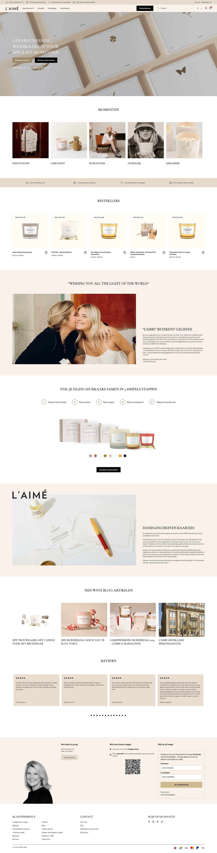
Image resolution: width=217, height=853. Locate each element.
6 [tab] (105, 715)
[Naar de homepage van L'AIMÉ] (12, 8)
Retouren (15, 836)
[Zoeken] (158, 8)
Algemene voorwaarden (89, 829)
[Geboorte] (30, 140)
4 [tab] (99, 715)
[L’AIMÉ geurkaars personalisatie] (182, 636)
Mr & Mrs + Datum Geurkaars (62, 252)
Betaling (15, 825)
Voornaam (165, 763)
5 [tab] (102, 715)
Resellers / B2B (48, 836)
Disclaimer (84, 832)
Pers (82, 825)
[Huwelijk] (107, 140)
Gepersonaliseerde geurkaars (22, 252)
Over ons (197, 2)
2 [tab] (94, 715)
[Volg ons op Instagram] (153, 822)
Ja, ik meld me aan (181, 785)
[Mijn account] (206, 8)
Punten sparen (47, 829)
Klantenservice (206, 2)
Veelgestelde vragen (20, 822)
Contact (45, 822)
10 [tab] (116, 715)
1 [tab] (91, 715)
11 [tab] (119, 715)
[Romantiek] (69, 140)
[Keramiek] (146, 140)
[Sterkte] (184, 140)
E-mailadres (165, 773)
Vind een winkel (18, 832)
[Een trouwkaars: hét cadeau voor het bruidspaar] (35, 636)
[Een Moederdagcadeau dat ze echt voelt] (84, 636)
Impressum (46, 839)
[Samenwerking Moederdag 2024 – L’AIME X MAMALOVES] (133, 636)
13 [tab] (125, 715)
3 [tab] (97, 715)
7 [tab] (108, 715)
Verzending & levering (20, 829)
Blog (43, 825)
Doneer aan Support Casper (52, 832)
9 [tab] (113, 715)
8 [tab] (111, 715)
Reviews (15, 839)
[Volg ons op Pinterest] (158, 822)
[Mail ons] (162, 822)
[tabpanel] (36, 690)
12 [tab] (122, 715)
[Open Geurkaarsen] (33, 8)
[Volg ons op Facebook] (149, 822)
